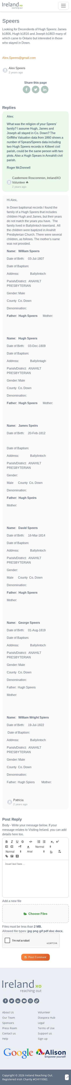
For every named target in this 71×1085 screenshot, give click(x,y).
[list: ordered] (38, 841)
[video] (17, 856)
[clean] (59, 851)
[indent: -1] (6, 846)
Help (5, 1038)
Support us (45, 1033)
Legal (41, 1023)
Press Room (9, 1028)
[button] (28, 846)
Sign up (43, 1038)
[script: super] (57, 841)
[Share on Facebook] (26, 89)
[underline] (17, 841)
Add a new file (11, 901)
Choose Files (37, 913)
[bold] (6, 841)
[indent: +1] (12, 846)
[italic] (12, 841)
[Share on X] (35, 89)
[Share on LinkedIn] (44, 89)
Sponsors (8, 1023)
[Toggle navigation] (63, 5)
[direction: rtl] (20, 846)
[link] (6, 856)
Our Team (8, 1017)
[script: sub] (52, 841)
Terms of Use (46, 1028)
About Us (8, 1012)
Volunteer (44, 1012)
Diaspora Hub (46, 1017)
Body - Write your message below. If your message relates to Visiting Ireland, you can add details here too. (34, 830)
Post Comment (37, 957)
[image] (12, 856)
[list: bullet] (44, 841)
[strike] (22, 841)
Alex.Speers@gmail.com (19, 57)
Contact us (9, 1033)
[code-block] (30, 841)
